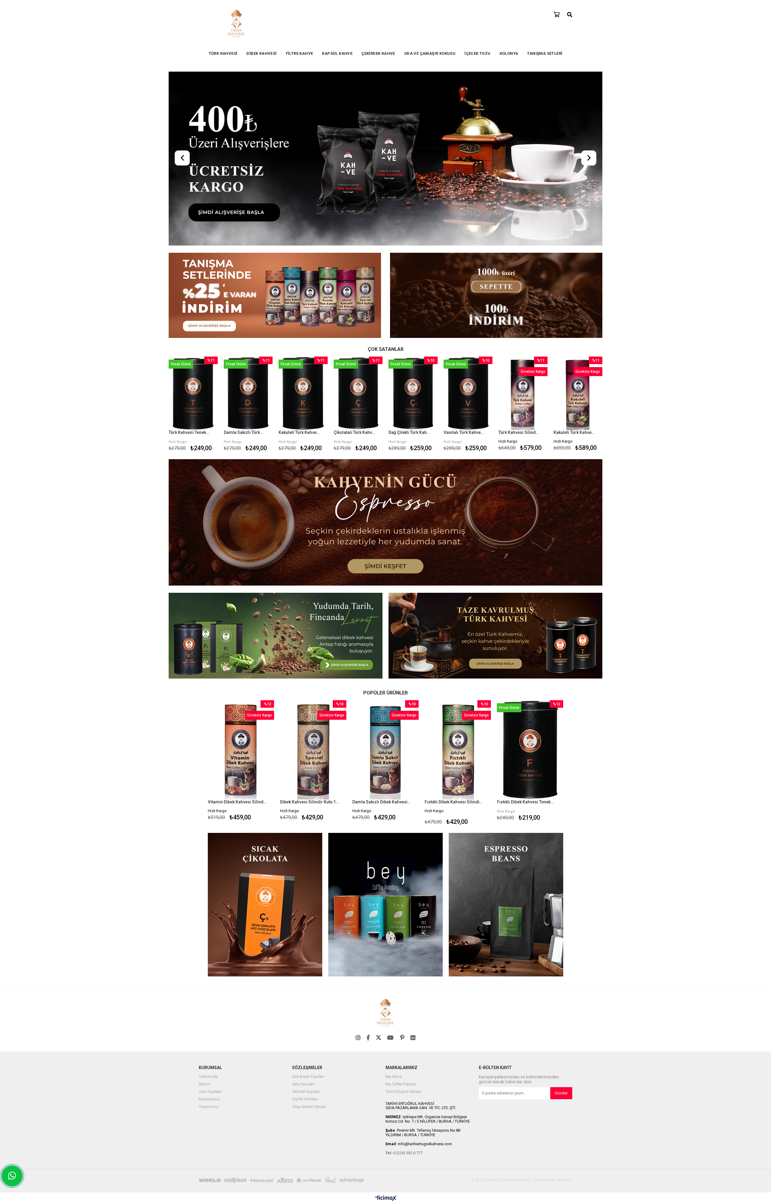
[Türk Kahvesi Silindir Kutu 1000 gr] (523, 393)
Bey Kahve (394, 1077)
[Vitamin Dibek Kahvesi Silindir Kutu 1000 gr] (241, 749)
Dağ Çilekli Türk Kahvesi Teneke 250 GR (409, 432)
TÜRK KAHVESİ (223, 53)
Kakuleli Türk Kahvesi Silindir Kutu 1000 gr (574, 432)
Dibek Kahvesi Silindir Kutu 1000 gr (309, 801)
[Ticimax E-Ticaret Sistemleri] (385, 1198)
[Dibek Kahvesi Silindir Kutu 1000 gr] (313, 749)
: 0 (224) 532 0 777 (404, 1153)
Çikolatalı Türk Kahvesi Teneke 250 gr (354, 432)
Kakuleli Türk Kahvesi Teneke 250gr (299, 432)
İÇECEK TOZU (477, 53)
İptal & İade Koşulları (308, 1077)
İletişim (204, 1084)
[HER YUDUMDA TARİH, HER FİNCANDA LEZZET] (385, 159)
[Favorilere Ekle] (193, 405)
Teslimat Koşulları (306, 1092)
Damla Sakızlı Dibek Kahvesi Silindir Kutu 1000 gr (381, 801)
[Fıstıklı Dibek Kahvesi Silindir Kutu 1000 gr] (458, 749)
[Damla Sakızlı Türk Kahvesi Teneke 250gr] (248, 393)
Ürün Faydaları (210, 1092)
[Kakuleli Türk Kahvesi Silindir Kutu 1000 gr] (578, 393)
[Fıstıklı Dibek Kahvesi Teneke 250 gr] (530, 749)
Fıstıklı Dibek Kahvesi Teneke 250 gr (526, 801)
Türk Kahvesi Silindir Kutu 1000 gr (519, 432)
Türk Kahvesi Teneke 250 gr (189, 432)
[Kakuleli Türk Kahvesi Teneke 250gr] (303, 393)
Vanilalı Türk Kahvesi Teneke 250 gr (464, 432)
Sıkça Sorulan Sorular (309, 1107)
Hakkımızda (208, 1077)
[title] (275, 296)
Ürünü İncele (202, 405)
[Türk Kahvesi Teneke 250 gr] (193, 393)
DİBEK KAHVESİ (261, 53)
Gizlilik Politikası (305, 1099)
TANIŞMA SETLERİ (544, 53)
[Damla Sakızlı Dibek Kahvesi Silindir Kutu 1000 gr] (385, 749)
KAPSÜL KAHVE (337, 53)
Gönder (561, 1093)
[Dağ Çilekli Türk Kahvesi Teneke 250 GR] (413, 393)
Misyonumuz (209, 1099)
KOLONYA (509, 53)
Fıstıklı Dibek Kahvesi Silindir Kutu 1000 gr (454, 801)
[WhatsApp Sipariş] (12, 1175)
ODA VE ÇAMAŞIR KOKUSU (429, 53)
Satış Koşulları (303, 1084)
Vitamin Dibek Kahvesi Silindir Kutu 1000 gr (237, 801)
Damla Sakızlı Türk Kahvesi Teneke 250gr (244, 432)
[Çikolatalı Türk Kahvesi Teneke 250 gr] (358, 393)
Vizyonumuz (209, 1107)
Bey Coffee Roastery (401, 1084)
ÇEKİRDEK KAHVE (378, 53)
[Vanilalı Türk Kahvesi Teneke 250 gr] (468, 393)
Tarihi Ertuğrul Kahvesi (403, 1092)
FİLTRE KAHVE (299, 53)
